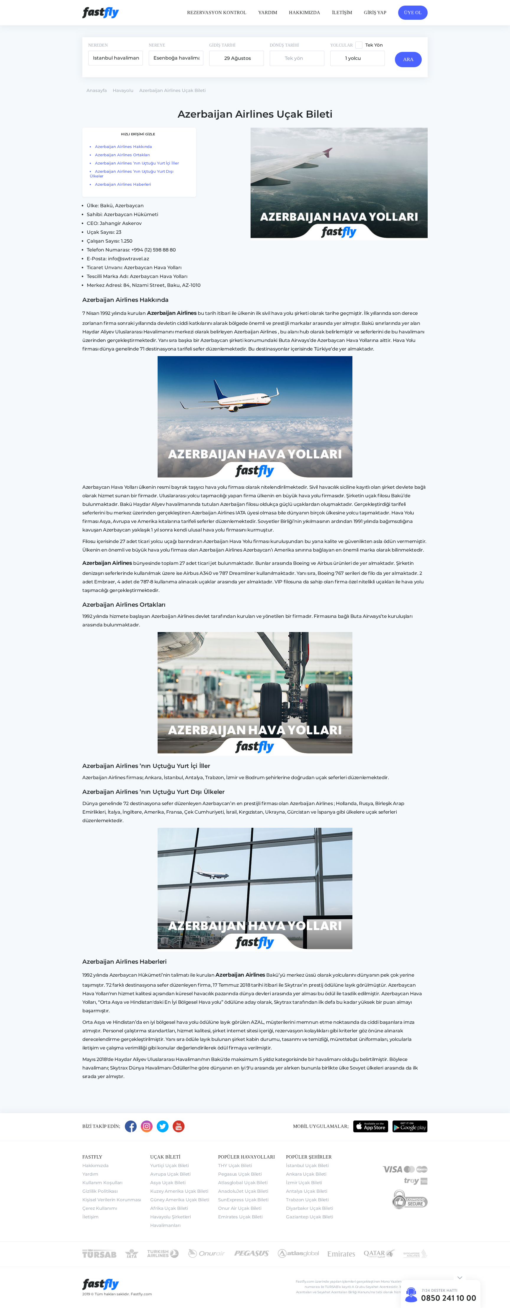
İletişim (90, 1217)
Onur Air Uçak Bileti (239, 1208)
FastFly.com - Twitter (163, 1126)
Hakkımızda (95, 1165)
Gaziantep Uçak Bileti (309, 1217)
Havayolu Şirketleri (170, 1217)
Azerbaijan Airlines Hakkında (123, 146)
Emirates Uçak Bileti (240, 1217)
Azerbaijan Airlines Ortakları (122, 154)
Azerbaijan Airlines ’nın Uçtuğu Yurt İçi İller (137, 163)
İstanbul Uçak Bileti (307, 1165)
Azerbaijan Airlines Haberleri (123, 184)
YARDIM (267, 12)
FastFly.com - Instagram (147, 1126)
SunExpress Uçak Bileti (243, 1199)
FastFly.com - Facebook (131, 1126)
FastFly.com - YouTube (178, 1126)
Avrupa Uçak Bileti (170, 1174)
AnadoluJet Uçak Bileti (243, 1191)
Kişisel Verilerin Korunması (111, 1199)
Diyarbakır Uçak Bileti (309, 1208)
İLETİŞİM (342, 12)
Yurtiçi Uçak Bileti (169, 1165)
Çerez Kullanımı (99, 1208)
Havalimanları (165, 1225)
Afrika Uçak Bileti (169, 1208)
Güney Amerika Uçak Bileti (179, 1199)
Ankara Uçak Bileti (306, 1174)
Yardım (90, 1174)
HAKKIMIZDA (304, 12)
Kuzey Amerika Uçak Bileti (179, 1191)
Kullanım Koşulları (102, 1182)
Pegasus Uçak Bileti (240, 1174)
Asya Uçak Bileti (167, 1182)
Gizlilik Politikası (100, 1191)
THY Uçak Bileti (235, 1165)
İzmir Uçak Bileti (304, 1182)
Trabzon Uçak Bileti (307, 1199)
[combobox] (115, 58)
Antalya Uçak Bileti (306, 1191)
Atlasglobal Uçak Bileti (243, 1182)
